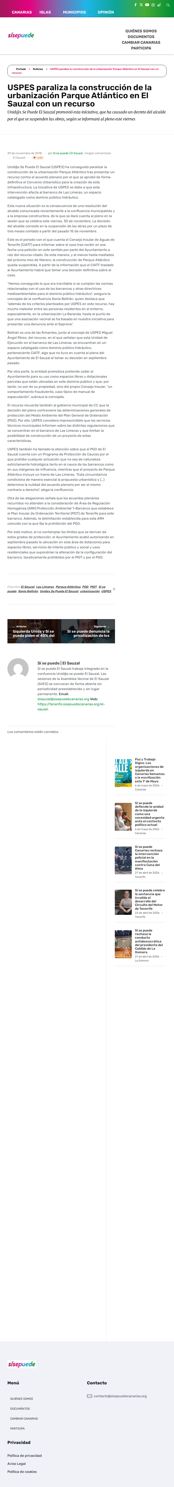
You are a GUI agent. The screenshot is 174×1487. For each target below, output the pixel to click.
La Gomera (142, 960)
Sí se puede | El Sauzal (68, 153)
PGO (85, 587)
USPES (106, 591)
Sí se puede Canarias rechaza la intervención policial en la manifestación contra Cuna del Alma (149, 858)
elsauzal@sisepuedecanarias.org (63, 699)
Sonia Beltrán (28, 591)
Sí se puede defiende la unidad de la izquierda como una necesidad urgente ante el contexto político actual (149, 814)
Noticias (38, 69)
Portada (21, 69)
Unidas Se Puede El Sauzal (59, 591)
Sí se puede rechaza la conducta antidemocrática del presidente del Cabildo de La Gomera (149, 941)
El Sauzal (19, 157)
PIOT (93, 587)
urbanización (90, 591)
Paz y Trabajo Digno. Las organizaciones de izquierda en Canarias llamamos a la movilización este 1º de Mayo (150, 770)
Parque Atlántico (68, 587)
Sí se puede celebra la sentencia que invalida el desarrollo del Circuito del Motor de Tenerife (150, 899)
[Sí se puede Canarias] (21, 35)
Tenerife (140, 876)
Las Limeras (45, 587)
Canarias (140, 789)
